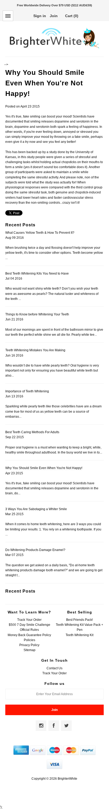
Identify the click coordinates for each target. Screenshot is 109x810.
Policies (29, 640)
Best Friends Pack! (79, 620)
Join (54, 16)
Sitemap (29, 650)
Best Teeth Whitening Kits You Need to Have (37, 273)
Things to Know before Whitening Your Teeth (37, 314)
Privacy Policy (29, 645)
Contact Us (54, 668)
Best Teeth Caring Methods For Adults (32, 432)
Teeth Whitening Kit (79, 635)
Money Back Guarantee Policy (29, 635)
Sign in (39, 16)
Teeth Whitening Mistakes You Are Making (35, 350)
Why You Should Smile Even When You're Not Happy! (43, 468)
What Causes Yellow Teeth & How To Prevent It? (39, 233)
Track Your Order (29, 620)
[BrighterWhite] (54, 48)
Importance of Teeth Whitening (27, 391)
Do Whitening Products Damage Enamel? (35, 550)
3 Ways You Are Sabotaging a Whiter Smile (36, 509)
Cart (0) (71, 16)
